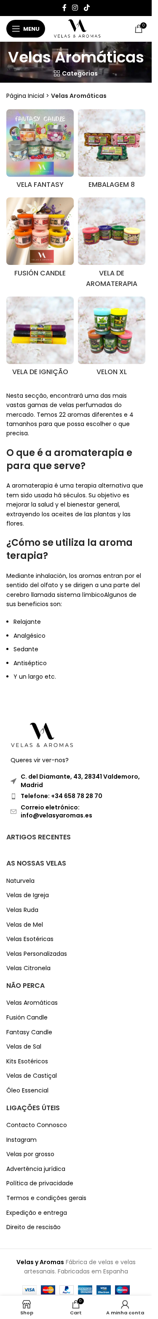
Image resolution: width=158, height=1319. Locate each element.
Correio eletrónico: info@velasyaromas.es (56, 811)
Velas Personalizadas (36, 954)
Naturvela (20, 881)
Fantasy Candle (29, 1032)
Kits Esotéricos (27, 1061)
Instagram (21, 1140)
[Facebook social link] (64, 7)
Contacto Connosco (36, 1125)
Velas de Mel (24, 925)
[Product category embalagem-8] (111, 151)
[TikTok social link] (86, 7)
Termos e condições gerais (46, 1198)
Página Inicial (25, 96)
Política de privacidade (39, 1183)
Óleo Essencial (27, 1091)
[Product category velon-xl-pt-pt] (111, 338)
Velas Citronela (28, 968)
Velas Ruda (22, 910)
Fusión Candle (27, 1018)
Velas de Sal (23, 1047)
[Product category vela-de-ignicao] (40, 338)
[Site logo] (77, 28)
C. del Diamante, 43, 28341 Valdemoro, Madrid (80, 780)
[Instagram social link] (75, 7)
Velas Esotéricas (30, 939)
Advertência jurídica (35, 1169)
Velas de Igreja (27, 895)
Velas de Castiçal (31, 1076)
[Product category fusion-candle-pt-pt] (40, 239)
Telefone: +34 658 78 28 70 (61, 796)
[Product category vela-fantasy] (40, 151)
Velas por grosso (30, 1154)
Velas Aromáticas (32, 1003)
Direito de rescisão (33, 1227)
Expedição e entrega (36, 1213)
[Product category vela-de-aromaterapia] (111, 244)
